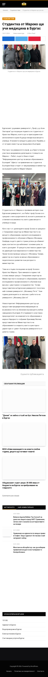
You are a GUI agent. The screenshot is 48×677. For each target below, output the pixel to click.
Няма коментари (18, 33)
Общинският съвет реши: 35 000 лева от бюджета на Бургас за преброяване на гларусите (20, 485)
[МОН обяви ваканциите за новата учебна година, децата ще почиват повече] (24, 434)
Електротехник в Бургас (11, 634)
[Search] (45, 4)
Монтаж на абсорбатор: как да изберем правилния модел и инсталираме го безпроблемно (29, 549)
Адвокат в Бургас (9, 625)
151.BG (5, 620)
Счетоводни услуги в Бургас (13, 638)
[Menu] (3, 4)
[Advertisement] (24, 102)
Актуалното (9, 507)
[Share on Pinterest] (34, 39)
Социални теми (15, 10)
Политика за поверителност (24, 671)
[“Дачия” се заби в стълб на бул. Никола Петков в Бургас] (24, 400)
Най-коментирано (26, 507)
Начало (5, 10)
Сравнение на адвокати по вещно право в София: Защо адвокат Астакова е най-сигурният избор (29, 535)
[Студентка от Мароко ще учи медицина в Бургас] (24, 57)
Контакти (40, 671)
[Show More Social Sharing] (43, 39)
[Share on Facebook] (8, 39)
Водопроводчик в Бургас (12, 629)
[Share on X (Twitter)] (21, 39)
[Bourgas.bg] (24, 4)
